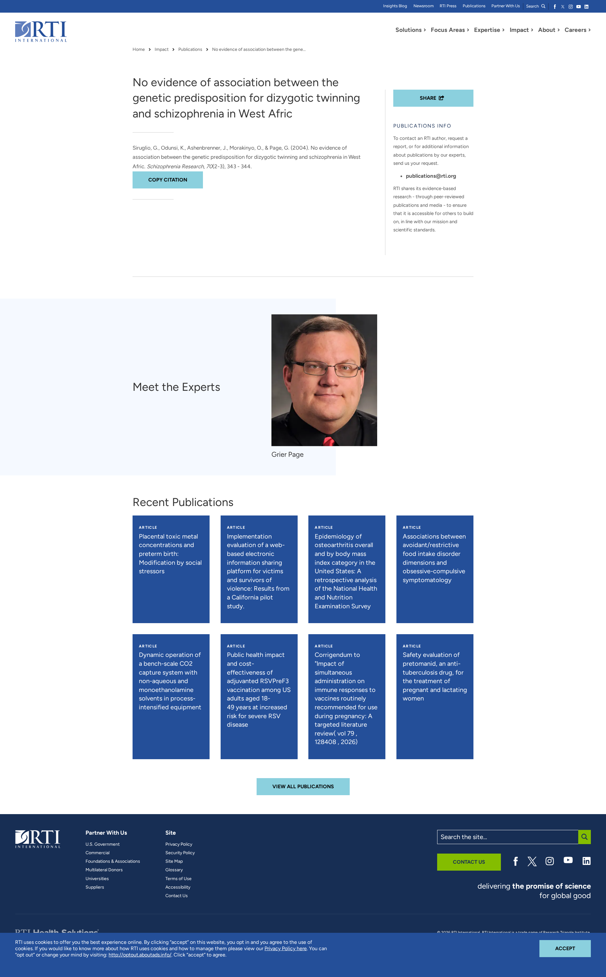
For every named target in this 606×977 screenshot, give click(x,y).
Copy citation (167, 180)
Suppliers (95, 887)
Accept (573, 948)
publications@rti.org (431, 176)
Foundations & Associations (113, 861)
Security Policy (180, 853)
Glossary (174, 870)
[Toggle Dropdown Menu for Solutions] (425, 30)
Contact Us (176, 896)
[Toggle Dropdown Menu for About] (558, 30)
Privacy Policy (178, 844)
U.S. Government (103, 844)
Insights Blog (395, 5)
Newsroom (423, 5)
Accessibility (177, 887)
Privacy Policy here (285, 948)
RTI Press (448, 5)
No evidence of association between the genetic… (259, 49)
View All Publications (303, 786)
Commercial (98, 853)
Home (139, 49)
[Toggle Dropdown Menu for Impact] (532, 30)
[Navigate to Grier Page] (324, 380)
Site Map (174, 861)
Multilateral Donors (104, 870)
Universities (97, 879)
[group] (327, 387)
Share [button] (428, 98)
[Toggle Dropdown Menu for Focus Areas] (468, 30)
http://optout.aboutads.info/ (140, 955)
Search (533, 6)
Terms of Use (178, 879)
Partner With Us (505, 5)
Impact (162, 49)
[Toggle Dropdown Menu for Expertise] (503, 30)
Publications (474, 5)
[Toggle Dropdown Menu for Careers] (589, 30)
